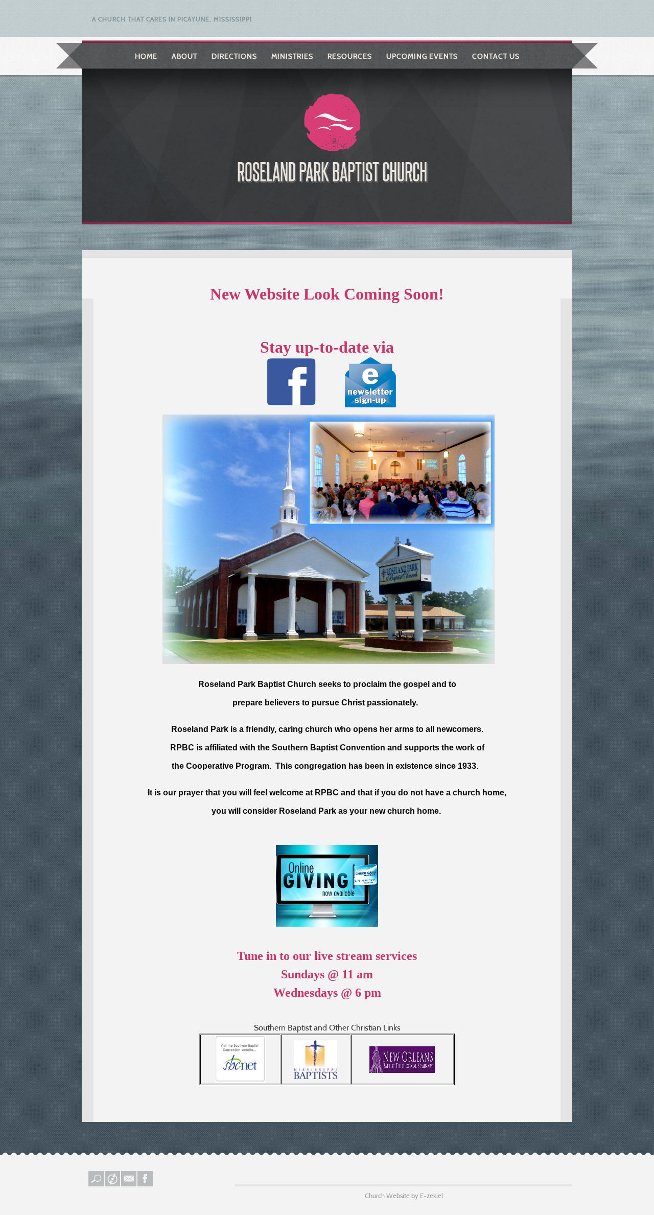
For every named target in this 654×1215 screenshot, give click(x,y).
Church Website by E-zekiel (404, 1195)
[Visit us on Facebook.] (145, 1184)
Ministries (292, 56)
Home (146, 56)
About (184, 56)
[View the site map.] (113, 1184)
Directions (234, 56)
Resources (350, 56)
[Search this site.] (96, 1184)
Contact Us (496, 56)
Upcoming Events (422, 56)
